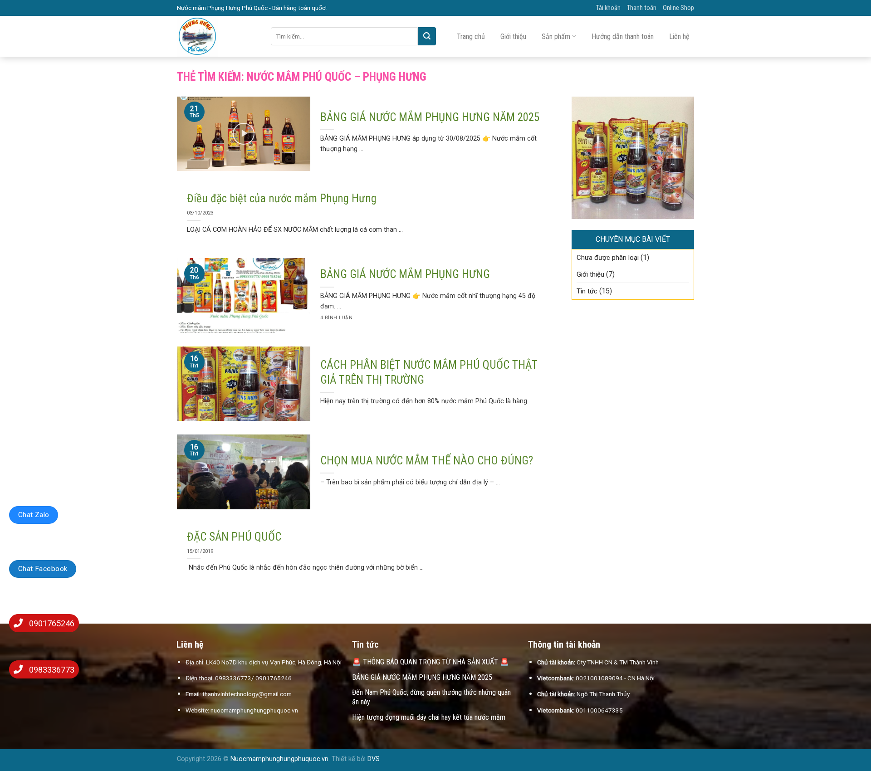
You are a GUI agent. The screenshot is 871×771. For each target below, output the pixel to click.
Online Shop (678, 8)
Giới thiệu (513, 36)
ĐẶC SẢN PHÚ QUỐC (234, 536)
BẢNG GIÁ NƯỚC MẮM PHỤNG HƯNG (405, 274)
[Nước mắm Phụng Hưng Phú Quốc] (217, 36)
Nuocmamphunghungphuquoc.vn (279, 759)
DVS (373, 759)
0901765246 (51, 623)
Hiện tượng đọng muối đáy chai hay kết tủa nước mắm (428, 717)
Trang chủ (471, 36)
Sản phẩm (556, 36)
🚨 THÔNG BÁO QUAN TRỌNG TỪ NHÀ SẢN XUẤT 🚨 (430, 662)
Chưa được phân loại (608, 258)
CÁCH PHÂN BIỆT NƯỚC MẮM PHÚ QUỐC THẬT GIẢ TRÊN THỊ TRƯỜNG (429, 372)
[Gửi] (427, 36)
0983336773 (51, 669)
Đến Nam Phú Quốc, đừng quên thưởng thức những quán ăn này (431, 697)
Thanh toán (641, 8)
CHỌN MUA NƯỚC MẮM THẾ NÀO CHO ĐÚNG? (426, 460)
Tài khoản (608, 8)
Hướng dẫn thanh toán (623, 36)
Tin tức (587, 291)
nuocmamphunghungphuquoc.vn (254, 710)
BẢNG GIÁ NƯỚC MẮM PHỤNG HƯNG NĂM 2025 (429, 117)
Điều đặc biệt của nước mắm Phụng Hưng (282, 198)
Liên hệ (679, 36)
